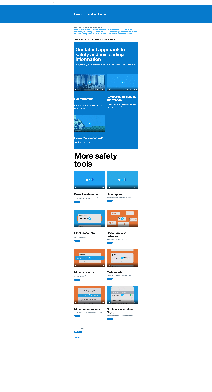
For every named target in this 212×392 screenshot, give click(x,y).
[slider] (85, 89)
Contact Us (156, 3)
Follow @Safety (78, 331)
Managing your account (115, 3)
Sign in (147, 3)
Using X (107, 3)
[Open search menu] (151, 3)
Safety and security (125, 3)
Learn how (77, 201)
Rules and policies (133, 3)
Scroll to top (77, 337)
